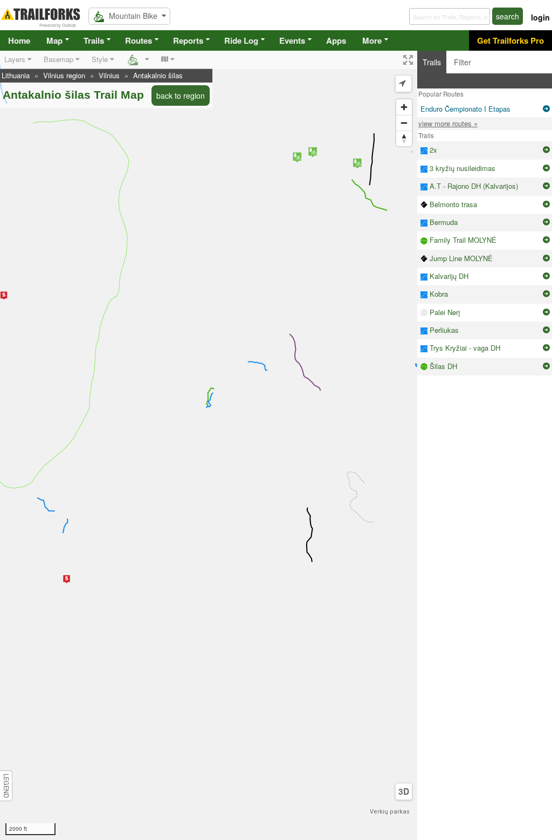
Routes (138, 40)
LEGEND (6, 786)
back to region (180, 95)
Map (54, 40)
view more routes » (448, 123)
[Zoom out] (404, 123)
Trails (94, 40)
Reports (188, 40)
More (372, 40)
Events (292, 40)
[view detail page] (546, 109)
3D (403, 791)
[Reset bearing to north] (404, 138)
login (540, 17)
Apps (336, 40)
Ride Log (241, 40)
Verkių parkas (390, 811)
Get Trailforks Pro (510, 40)
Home (19, 40)
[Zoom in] (404, 107)
